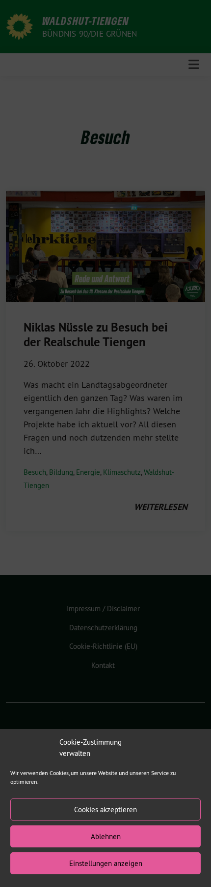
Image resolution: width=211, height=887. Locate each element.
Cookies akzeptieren (105, 809)
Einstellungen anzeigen (105, 863)
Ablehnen (106, 836)
